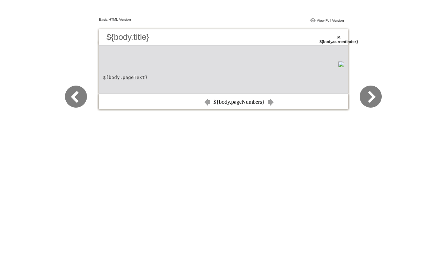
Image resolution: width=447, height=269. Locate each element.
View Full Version (330, 20)
